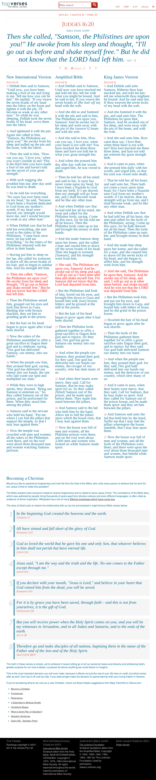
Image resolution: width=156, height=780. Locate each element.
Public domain (123, 744)
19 (7, 255)
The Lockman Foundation (92, 744)
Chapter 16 (77, 15)
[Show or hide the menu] (153, 6)
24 (7, 362)
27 (7, 431)
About (144, 6)
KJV (135, 6)
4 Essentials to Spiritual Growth (26, 702)
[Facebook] (90, 68)
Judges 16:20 (78, 24)
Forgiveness (17, 693)
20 (7, 274)
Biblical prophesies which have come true (92, 499)
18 (7, 226)
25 (7, 385)
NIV (118, 6)
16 (7, 180)
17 (7, 193)
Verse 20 (92, 15)
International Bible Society (55, 748)
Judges (63, 15)
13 (7, 86)
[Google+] (96, 68)
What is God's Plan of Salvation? (26, 711)
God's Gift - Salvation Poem (24, 720)
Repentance (17, 697)
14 (7, 131)
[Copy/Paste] (60, 68)
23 (7, 336)
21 (7, 300)
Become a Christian (20, 688)
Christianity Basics (19, 707)
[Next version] (135, 60)
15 (7, 154)
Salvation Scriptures (20, 716)
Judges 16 (12, 82)
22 (7, 323)
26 (7, 411)
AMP (126, 6)
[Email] (66, 68)
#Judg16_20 (79, 68)
